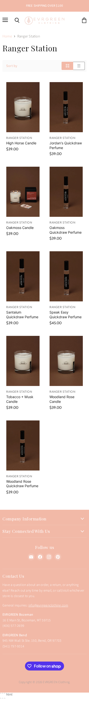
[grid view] (67, 66)
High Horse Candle (21, 143)
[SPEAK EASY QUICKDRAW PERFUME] (66, 276)
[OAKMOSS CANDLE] (23, 192)
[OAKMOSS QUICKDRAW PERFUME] (66, 192)
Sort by (11, 66)
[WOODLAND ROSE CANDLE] (66, 361)
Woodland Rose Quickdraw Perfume (22, 483)
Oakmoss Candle (20, 227)
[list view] (79, 66)
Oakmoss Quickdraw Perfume (65, 229)
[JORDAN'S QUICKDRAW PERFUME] (66, 107)
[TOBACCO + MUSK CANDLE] (23, 361)
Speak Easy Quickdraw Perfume (65, 314)
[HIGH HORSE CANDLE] (23, 107)
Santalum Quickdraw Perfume (22, 314)
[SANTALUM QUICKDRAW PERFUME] (23, 276)
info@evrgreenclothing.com (48, 605)
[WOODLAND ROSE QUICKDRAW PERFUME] (23, 445)
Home (7, 36)
